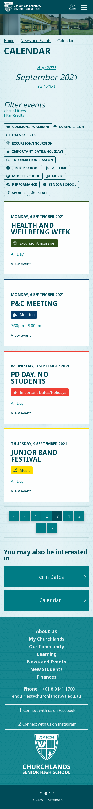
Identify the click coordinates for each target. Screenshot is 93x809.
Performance (24, 184)
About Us (46, 631)
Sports (18, 192)
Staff (42, 192)
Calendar (50, 600)
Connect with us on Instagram (48, 724)
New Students (46, 669)
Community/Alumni (31, 126)
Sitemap (55, 800)
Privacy (36, 800)
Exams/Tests (24, 135)
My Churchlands (47, 639)
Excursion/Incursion (32, 143)
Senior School (62, 184)
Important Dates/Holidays (37, 151)
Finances (47, 677)
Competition (71, 126)
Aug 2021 (46, 67)
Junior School (25, 168)
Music (57, 176)
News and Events (36, 40)
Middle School (26, 176)
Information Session (32, 159)
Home (9, 40)
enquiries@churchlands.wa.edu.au (46, 696)
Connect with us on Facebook (48, 710)
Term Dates (50, 577)
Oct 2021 (46, 86)
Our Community (46, 646)
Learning (47, 654)
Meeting (59, 168)
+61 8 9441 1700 (58, 689)
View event (21, 264)
